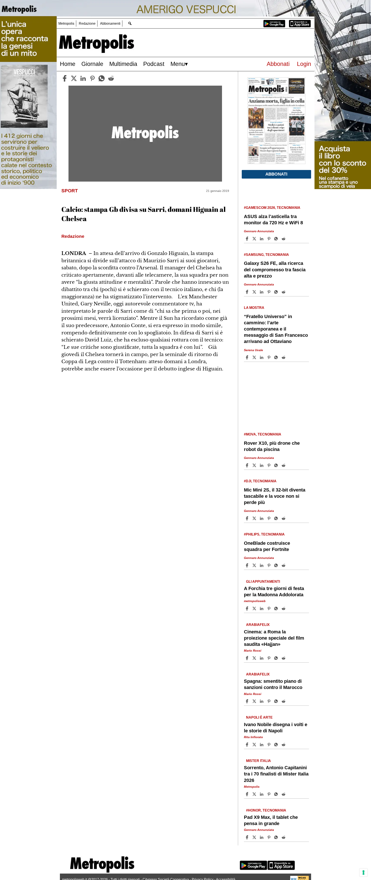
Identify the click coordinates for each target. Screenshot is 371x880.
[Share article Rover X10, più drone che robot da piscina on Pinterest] (269, 465)
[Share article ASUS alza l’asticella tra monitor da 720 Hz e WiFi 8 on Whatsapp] (276, 239)
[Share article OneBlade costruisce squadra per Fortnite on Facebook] (247, 565)
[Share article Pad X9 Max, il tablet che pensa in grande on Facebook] (247, 837)
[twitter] (74, 78)
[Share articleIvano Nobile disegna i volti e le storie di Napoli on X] (254, 744)
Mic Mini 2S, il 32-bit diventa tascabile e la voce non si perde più (274, 496)
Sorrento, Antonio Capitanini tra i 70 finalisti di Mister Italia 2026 (276, 774)
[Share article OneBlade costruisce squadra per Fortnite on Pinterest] (269, 565)
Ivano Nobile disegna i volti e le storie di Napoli (275, 727)
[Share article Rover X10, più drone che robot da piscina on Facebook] (247, 465)
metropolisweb (255, 601)
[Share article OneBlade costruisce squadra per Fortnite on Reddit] (284, 565)
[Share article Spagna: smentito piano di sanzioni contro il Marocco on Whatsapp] (276, 701)
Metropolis (66, 23)
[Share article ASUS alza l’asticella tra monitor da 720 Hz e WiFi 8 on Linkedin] (262, 239)
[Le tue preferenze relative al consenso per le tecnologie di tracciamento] (363, 872)
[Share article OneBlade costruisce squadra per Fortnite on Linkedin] (262, 565)
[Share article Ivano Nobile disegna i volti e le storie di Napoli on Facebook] (247, 744)
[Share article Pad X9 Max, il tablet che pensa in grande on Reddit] (284, 837)
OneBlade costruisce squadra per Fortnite (267, 546)
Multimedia (123, 64)
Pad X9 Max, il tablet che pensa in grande (271, 820)
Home (67, 64)
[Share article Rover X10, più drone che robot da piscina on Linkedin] (262, 465)
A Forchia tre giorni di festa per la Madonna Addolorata (274, 591)
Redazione (87, 23)
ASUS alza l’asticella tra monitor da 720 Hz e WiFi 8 (273, 219)
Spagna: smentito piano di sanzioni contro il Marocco (273, 684)
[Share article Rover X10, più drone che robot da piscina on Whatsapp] (276, 465)
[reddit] (111, 78)
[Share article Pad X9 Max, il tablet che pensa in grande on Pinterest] (269, 837)
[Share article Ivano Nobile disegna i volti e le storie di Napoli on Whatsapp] (276, 744)
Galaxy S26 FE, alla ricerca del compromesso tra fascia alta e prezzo (275, 269)
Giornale (92, 64)
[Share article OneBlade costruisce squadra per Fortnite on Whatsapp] (276, 565)
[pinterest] (92, 78)
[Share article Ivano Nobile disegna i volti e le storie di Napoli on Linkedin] (262, 744)
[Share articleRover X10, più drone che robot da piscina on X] (254, 465)
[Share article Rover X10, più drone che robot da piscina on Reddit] (284, 465)
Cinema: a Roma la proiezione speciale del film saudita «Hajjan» (274, 638)
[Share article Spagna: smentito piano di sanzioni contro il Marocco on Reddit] (284, 701)
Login (304, 64)
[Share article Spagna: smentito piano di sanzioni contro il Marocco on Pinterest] (269, 701)
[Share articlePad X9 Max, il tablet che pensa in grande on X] (254, 837)
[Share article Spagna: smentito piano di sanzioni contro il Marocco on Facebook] (247, 701)
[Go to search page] (129, 23)
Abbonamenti (110, 23)
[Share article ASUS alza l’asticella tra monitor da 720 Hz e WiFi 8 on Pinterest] (269, 239)
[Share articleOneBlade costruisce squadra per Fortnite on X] (254, 565)
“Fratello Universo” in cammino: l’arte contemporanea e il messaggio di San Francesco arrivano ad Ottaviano (276, 329)
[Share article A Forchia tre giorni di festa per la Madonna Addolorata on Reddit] (284, 608)
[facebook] (64, 78)
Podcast (153, 64)
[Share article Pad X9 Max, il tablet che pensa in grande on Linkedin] (262, 837)
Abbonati (278, 64)
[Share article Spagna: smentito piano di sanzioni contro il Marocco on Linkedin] (262, 701)
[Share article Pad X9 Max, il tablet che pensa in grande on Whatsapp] (276, 837)
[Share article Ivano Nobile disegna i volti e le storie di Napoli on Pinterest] (269, 744)
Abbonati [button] (276, 174)
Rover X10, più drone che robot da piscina (272, 446)
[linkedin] (83, 78)
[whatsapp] (101, 78)
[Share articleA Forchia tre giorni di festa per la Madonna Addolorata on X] (254, 608)
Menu (177, 64)
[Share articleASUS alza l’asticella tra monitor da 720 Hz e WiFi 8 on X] (254, 239)
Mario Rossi (252, 650)
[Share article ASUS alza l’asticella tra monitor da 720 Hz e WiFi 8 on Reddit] (284, 239)
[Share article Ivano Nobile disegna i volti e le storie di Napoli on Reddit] (284, 744)
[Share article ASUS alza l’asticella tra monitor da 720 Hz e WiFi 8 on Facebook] (247, 239)
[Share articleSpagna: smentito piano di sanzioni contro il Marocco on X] (254, 701)
